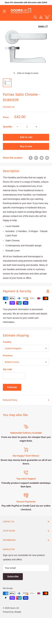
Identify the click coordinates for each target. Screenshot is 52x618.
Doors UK (9, 107)
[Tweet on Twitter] (42, 158)
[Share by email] (47, 158)
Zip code (7, 369)
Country (7, 342)
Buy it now (26, 146)
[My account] (40, 17)
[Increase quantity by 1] (36, 127)
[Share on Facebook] (31, 158)
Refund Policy (10, 400)
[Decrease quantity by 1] (17, 127)
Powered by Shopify (12, 612)
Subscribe (12, 576)
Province (7, 355)
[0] (47, 17)
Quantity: (8, 126)
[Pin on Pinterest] (36, 158)
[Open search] (35, 17)
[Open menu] (4, 11)
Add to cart (26, 137)
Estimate (12, 387)
